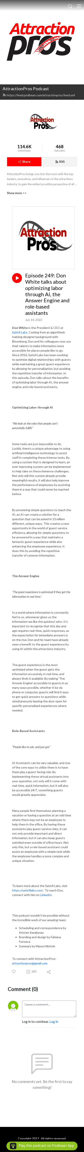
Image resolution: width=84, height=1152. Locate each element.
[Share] (49, 971)
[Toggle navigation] (79, 6)
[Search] (70, 6)
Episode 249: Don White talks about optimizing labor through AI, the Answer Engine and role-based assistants (47, 294)
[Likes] (14, 971)
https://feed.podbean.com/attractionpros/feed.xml (41, 95)
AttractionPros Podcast (26, 88)
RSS (62, 161)
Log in (53, 1021)
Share (26, 161)
